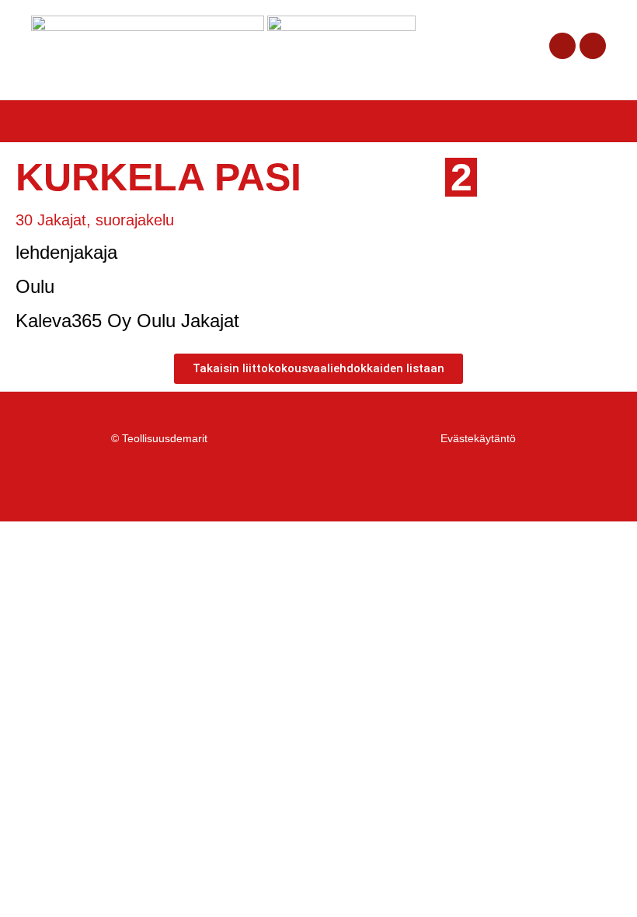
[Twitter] (593, 46)
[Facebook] (562, 46)
